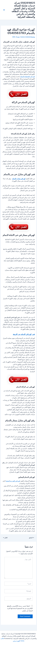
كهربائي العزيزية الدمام (13, 481)
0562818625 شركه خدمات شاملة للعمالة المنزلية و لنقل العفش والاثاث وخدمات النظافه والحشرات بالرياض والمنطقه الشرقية (23, 9)
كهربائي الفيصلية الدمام (27, 76)
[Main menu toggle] (4, 10)
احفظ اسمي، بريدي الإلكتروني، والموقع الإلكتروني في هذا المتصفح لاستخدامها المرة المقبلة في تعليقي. (20, 608)
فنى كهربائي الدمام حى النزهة (24, 334)
